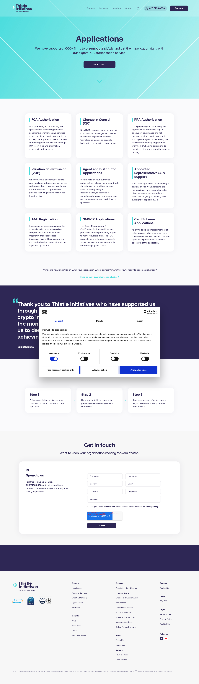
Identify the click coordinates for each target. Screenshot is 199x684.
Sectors (91, 8)
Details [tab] (99, 321)
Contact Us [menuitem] (164, 588)
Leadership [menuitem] (120, 645)
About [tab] (140, 321)
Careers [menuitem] (119, 650)
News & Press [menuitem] (122, 655)
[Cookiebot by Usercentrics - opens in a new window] (145, 312)
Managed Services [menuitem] (124, 622)
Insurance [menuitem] (76, 607)
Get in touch (99, 64)
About (128, 8)
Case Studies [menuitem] (121, 660)
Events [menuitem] (74, 630)
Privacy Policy (152, 506)
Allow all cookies (138, 370)
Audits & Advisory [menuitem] (123, 612)
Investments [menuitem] (77, 588)
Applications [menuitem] (121, 603)
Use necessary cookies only (61, 370)
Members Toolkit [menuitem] (79, 635)
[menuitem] (90, 583)
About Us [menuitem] (119, 640)
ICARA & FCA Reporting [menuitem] (126, 617)
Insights (117, 8)
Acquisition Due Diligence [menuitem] (126, 588)
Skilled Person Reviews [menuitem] (126, 627)
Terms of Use (109, 506)
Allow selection (99, 370)
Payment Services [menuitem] (79, 593)
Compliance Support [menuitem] (124, 607)
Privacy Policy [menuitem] (166, 619)
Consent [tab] (59, 321)
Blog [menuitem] (74, 621)
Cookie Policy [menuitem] (165, 624)
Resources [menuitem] (76, 625)
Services (103, 8)
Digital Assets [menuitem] (77, 603)
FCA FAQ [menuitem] (163, 601)
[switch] (84, 359)
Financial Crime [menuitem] (122, 593)
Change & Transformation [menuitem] (127, 598)
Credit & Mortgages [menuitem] (80, 598)
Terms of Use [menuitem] (165, 614)
